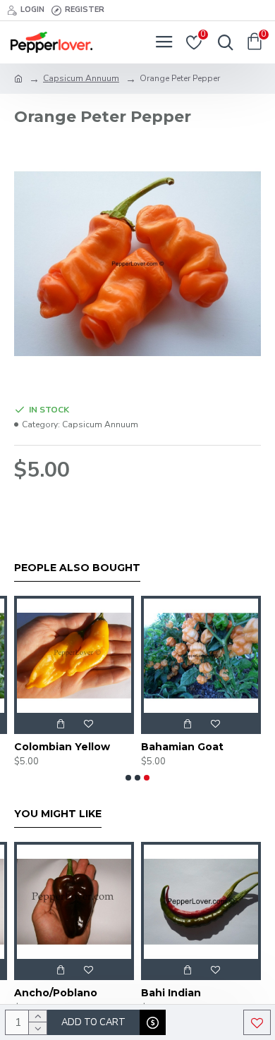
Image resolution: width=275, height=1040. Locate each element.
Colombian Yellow (62, 746)
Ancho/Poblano (55, 992)
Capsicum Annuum (81, 78)
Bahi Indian (171, 992)
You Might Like (58, 814)
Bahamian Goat (182, 746)
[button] (128, 778)
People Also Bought (77, 568)
